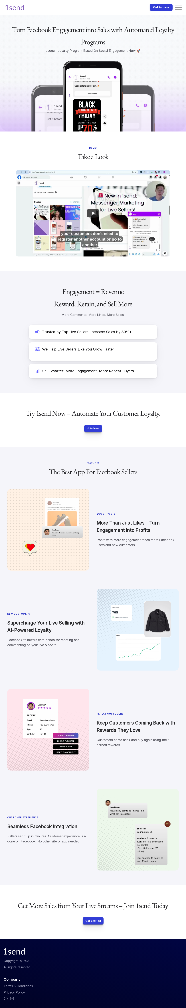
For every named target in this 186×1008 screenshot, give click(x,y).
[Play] (93, 213)
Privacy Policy (14, 992)
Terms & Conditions (18, 986)
